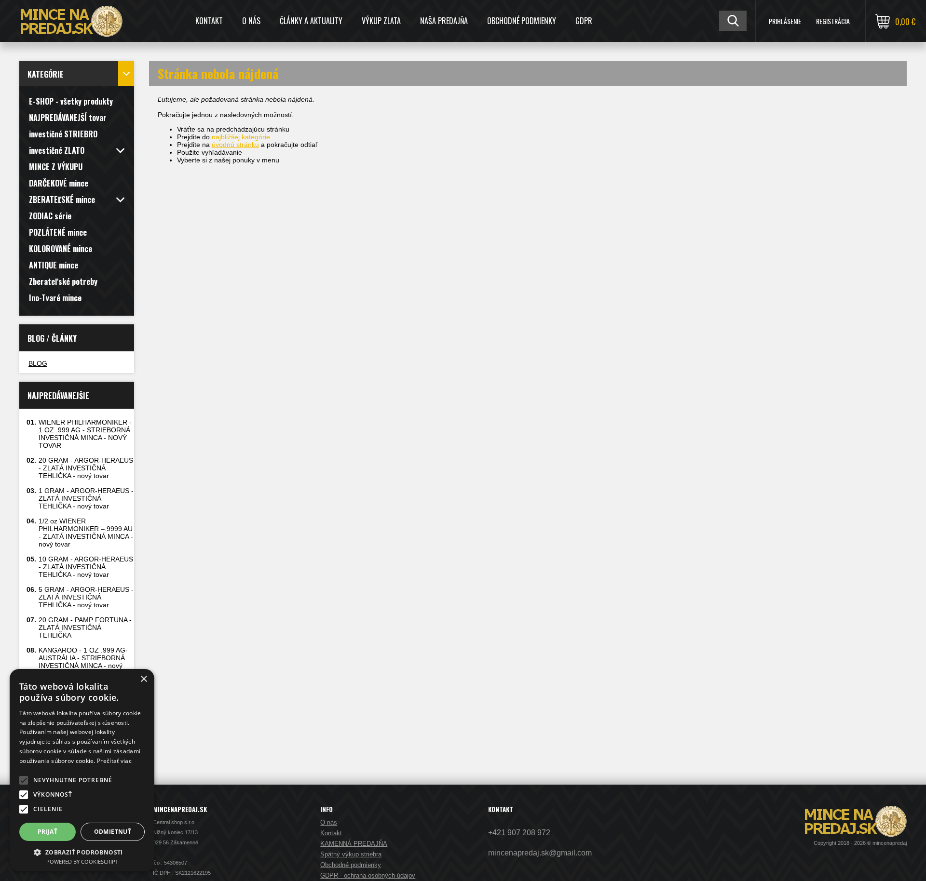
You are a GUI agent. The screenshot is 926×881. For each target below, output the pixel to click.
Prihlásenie (785, 21)
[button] (23, 780)
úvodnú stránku (235, 144)
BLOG (37, 363)
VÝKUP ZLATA (381, 21)
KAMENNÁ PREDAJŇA (353, 843)
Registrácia (833, 21)
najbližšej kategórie (241, 137)
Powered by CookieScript (82, 861)
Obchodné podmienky (521, 21)
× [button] (143, 679)
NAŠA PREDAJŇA (444, 21)
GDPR (583, 21)
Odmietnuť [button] (113, 832)
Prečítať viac (114, 761)
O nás (251, 21)
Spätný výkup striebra (350, 854)
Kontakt (209, 21)
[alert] (82, 770)
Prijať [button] (47, 832)
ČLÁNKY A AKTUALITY (311, 21)
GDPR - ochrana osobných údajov (367, 875)
